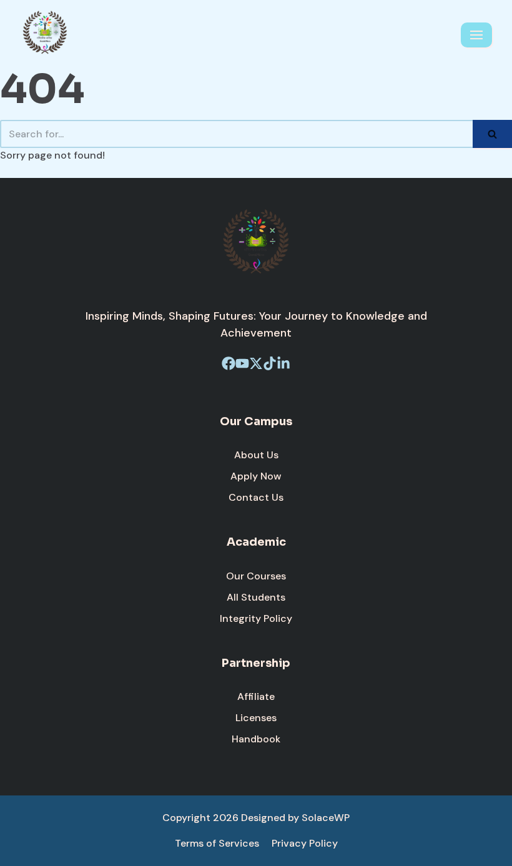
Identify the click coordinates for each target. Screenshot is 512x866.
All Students (256, 597)
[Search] (492, 134)
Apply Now (256, 476)
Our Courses (256, 576)
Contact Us (256, 497)
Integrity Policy (256, 618)
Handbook (256, 738)
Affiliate (256, 696)
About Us (256, 454)
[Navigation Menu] (476, 34)
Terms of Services (217, 843)
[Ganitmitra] (45, 35)
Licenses (256, 717)
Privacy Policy (305, 843)
